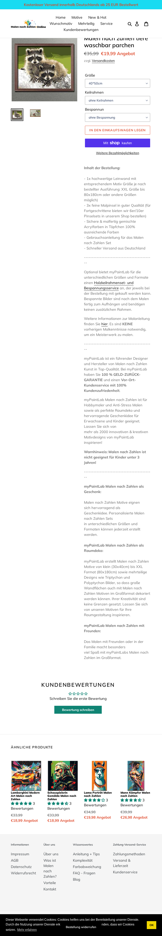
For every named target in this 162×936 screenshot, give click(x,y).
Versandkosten (103, 60)
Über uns (50, 854)
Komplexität (82, 860)
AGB (14, 860)
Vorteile (49, 882)
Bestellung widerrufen (81, 927)
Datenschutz (21, 866)
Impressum (20, 854)
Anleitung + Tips (86, 854)
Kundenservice (125, 872)
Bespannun (94, 109)
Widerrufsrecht (23, 873)
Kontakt (49, 889)
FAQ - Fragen (84, 873)
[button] (22, 803)
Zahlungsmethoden (129, 854)
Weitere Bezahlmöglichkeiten (117, 153)
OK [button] (152, 925)
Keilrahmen (94, 92)
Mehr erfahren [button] (27, 929)
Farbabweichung (87, 866)
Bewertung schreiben (78, 710)
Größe (90, 75)
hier (104, 324)
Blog (76, 879)
